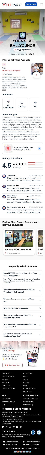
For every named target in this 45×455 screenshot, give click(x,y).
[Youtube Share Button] (14, 427)
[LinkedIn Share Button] (17, 427)
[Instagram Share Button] (10, 427)
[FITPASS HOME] (12, 4)
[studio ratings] (34, 54)
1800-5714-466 (16, 421)
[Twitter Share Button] (6, 427)
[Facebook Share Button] (3, 427)
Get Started (31, 4)
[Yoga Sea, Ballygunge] (39, 148)
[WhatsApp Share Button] (21, 427)
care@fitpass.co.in (34, 421)
